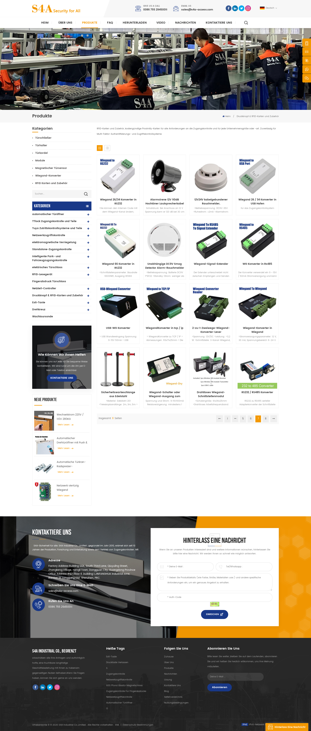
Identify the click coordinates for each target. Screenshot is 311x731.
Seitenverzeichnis (173, 697)
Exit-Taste (38, 302)
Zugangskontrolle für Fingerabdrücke (126, 691)
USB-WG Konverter (118, 328)
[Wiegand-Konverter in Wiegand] (257, 305)
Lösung (168, 679)
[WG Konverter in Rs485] (257, 240)
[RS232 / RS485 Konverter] (257, 369)
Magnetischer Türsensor (51, 168)
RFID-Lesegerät (42, 274)
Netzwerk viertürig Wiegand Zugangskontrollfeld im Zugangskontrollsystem (71, 488)
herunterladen (135, 22)
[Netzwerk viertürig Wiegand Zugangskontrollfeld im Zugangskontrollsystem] (44, 492)
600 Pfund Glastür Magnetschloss (124, 685)
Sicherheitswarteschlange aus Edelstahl (118, 394)
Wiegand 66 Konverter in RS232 (118, 266)
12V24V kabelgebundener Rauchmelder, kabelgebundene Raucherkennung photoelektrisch (211, 202)
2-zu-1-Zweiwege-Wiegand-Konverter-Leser (211, 330)
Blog (166, 691)
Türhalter (41, 145)
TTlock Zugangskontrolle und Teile (54, 221)
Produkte (89, 22)
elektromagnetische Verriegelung (54, 242)
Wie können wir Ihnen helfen (62, 355)
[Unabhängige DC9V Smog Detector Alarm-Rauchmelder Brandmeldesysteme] (164, 240)
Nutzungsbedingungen (176, 703)
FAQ (110, 22)
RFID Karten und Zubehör (51, 183)
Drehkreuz (38, 309)
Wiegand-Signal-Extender (211, 264)
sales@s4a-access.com (197, 10)
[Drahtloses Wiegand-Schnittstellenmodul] (211, 369)
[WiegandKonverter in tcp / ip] (164, 305)
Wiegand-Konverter (48, 176)
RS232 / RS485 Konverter (257, 392)
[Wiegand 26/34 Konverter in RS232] (118, 176)
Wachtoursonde (42, 316)
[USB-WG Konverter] (118, 305)
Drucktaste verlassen (117, 662)
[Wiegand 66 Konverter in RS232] (118, 240)
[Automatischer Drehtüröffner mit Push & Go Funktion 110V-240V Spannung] (44, 444)
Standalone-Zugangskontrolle (52, 249)
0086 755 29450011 (155, 10)
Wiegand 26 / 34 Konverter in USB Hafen (257, 202)
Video (160, 22)
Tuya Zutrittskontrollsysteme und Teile (57, 228)
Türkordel (41, 153)
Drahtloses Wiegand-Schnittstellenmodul (211, 394)
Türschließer (43, 138)
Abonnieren (219, 687)
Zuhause (168, 656)
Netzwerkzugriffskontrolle (48, 235)
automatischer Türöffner (48, 214)
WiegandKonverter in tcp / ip (164, 328)
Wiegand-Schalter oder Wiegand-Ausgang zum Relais (164, 394)
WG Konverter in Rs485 (257, 264)
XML (117, 725)
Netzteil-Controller (44, 288)
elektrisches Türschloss (47, 267)
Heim (45, 22)
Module (40, 160)
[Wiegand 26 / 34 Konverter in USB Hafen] (257, 176)
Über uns (65, 22)
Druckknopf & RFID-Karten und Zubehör (258, 116)
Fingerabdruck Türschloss (49, 281)
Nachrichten (185, 22)
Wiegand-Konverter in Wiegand (257, 330)
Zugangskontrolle (115, 674)
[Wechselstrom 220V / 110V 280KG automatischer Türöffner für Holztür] (44, 421)
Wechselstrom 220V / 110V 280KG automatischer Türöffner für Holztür (72, 417)
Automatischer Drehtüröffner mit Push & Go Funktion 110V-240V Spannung (72, 440)
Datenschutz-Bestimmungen (138, 725)
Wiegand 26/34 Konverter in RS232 (118, 202)
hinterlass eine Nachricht (290, 727)
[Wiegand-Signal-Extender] (211, 240)
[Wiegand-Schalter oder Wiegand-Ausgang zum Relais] (164, 369)
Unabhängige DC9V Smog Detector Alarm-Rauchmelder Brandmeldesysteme (164, 266)
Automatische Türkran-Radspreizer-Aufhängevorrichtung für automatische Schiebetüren (72, 464)
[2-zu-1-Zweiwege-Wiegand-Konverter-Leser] (211, 305)
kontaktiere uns (219, 22)
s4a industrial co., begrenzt (54, 651)
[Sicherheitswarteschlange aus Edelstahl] (118, 369)
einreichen (212, 614)
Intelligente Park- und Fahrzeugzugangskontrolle (49, 258)
